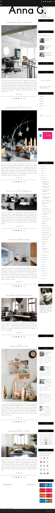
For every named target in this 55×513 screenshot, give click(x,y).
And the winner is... (46, 208)
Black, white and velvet (45, 35)
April (43, 268)
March (43, 271)
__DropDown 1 (44, 8)
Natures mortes (45, 241)
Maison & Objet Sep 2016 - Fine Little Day (48, 54)
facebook (42, 96)
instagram (42, 101)
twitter (41, 98)
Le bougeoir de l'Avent (47, 210)
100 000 (43, 243)
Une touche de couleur (47, 234)
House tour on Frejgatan (48, 39)
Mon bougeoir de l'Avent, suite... (19, 107)
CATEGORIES (44, 6)
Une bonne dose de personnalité (19, 295)
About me (43, 4)
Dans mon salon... (46, 251)
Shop (41, 328)
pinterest (41, 103)
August (44, 259)
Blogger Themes (28, 511)
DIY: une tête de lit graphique (19, 191)
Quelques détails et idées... (19, 431)
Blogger (48, 80)
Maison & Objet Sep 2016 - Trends (48, 47)
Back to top (50, 510)
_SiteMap (43, 12)
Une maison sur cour (46, 230)
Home (42, 3)
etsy (40, 107)
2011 (42, 177)
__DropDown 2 (44, 10)
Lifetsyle (42, 323)
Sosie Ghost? (45, 206)
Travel (48, 323)
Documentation (44, 16)
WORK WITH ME (45, 7)
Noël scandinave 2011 (19, 346)
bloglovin (42, 105)
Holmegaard (44, 221)
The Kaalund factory (46, 219)
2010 (42, 278)
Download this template (46, 17)
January (44, 275)
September (44, 257)
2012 (42, 175)
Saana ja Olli (45, 239)
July (43, 261)
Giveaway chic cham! (46, 228)
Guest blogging (45, 232)
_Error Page (43, 13)
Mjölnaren (47, 406)
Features (46, 319)
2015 (42, 168)
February (44, 273)
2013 (42, 173)
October (44, 255)
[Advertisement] (47, 151)
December (44, 179)
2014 (42, 170)
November (44, 181)
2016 (42, 166)
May (43, 266)
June (43, 264)
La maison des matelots (45, 249)
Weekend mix (45, 216)
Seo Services (43, 15)
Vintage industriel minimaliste (19, 22)
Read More (19, 94)
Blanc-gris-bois (45, 225)
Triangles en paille (46, 237)
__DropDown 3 (44, 11)
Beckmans (44, 223)
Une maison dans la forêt (19, 239)
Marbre (43, 246)
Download (47, 328)
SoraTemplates (11, 511)
